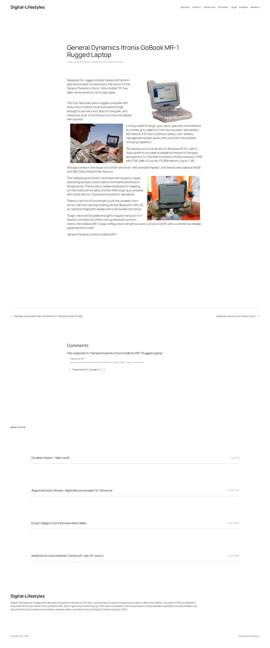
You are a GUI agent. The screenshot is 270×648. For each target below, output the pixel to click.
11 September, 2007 (77, 359)
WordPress (255, 636)
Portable (120, 62)
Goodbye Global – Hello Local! (50, 457)
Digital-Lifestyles (28, 7)
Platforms (112, 62)
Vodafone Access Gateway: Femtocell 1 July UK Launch (67, 555)
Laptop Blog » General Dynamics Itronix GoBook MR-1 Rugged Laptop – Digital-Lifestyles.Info (107, 362)
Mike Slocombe (82, 62)
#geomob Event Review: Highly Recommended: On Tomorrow (72, 490)
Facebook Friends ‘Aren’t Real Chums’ (236, 316)
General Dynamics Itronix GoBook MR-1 (92, 234)
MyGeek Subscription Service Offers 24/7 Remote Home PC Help (48, 316)
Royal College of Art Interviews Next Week (58, 523)
